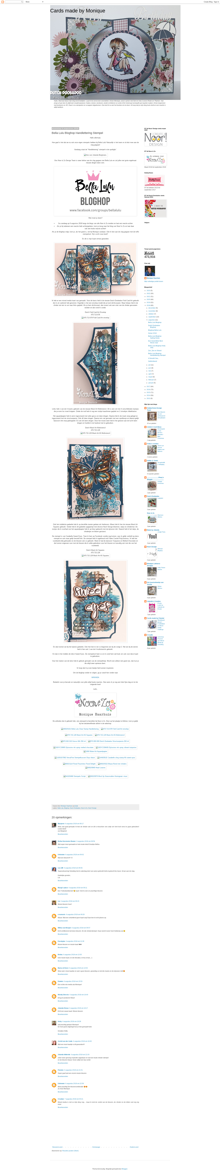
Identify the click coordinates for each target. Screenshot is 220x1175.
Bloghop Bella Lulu (154, 330)
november (152, 311)
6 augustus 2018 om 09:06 (73, 868)
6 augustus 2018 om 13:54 (78, 968)
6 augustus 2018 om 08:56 (86, 841)
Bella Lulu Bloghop (154, 322)
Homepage (96, 1147)
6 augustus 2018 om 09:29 (75, 914)
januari (151, 383)
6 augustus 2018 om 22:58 (74, 1083)
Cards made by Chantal (155, 618)
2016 (149, 389)
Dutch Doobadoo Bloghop (154, 326)
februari (151, 380)
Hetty (60, 1021)
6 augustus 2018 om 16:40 (79, 995)
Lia (59, 901)
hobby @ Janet (152, 460)
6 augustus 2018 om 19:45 (82, 1041)
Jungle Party (161, 532)
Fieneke (61, 1070)
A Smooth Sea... (153, 358)
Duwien (60, 981)
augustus (151, 320)
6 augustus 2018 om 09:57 (81, 928)
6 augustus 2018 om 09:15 (70, 901)
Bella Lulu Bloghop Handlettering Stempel (157, 354)
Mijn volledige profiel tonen (153, 281)
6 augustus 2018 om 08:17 (74, 824)
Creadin (150, 635)
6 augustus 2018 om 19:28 (72, 1021)
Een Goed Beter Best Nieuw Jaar (155, 342)
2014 (149, 395)
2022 (149, 293)
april (150, 374)
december (152, 308)
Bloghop (66, 808)
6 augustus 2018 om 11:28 (75, 941)
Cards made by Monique (77, 10)
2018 (149, 305)
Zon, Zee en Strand (154, 350)
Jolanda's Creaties (154, 601)
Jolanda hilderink (64, 1054)
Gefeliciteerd (152, 361)
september (152, 317)
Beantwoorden (63, 834)
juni (149, 368)
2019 (149, 302)
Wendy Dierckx (63, 995)
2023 (149, 290)
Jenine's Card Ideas (154, 427)
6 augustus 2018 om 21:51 (73, 1070)
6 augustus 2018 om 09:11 (78, 888)
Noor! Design (92, 808)
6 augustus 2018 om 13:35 (72, 954)
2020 (149, 299)
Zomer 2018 (152, 333)
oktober (151, 314)
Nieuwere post (57, 1147)
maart (150, 377)
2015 (149, 392)
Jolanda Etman (63, 1008)
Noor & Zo (84, 808)
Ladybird (160, 498)
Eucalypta (61, 941)
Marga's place (63, 888)
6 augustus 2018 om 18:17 (78, 1008)
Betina (60, 954)
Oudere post (134, 1147)
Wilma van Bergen (64, 928)
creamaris (61, 914)
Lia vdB (60, 868)
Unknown (61, 854)
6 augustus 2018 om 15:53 (73, 981)
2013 (149, 398)
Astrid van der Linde (65, 1041)
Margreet (61, 824)
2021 (149, 296)
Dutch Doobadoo (75, 808)
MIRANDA (95, 677)
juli (149, 365)
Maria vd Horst (63, 968)
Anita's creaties (153, 444)
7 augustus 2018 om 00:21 (74, 1099)
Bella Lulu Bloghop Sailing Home (154, 337)
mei (149, 371)
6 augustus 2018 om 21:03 (80, 1054)
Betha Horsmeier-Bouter (67, 841)
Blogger (124, 1169)
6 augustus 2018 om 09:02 (74, 854)
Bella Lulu (60, 808)
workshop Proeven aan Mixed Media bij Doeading (161, 640)
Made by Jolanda (153, 530)
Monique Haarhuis (153, 278)
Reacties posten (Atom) (70, 1151)
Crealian (61, 1099)
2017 (149, 386)
